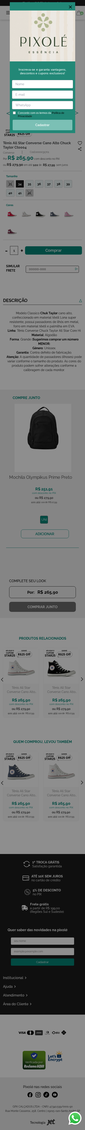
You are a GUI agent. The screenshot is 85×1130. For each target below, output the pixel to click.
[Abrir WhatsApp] (75, 1118)
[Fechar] (70, 7)
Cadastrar (42, 125)
